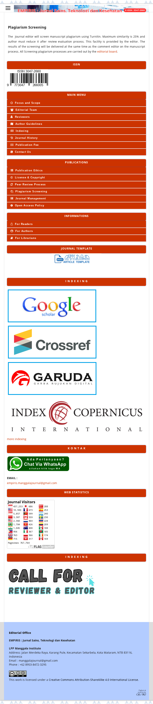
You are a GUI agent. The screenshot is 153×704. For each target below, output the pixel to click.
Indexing (22, 130)
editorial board (107, 51)
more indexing (16, 439)
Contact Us (22, 151)
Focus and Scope (27, 102)
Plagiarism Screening (30, 191)
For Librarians (25, 238)
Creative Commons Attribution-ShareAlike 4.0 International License (93, 680)
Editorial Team (26, 109)
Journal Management (30, 198)
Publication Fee (27, 144)
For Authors (23, 231)
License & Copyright (29, 177)
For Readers (23, 224)
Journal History (26, 137)
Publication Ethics (28, 170)
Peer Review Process (30, 184)
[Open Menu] (8, 8)
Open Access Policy (29, 205)
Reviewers (22, 116)
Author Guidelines (28, 123)
